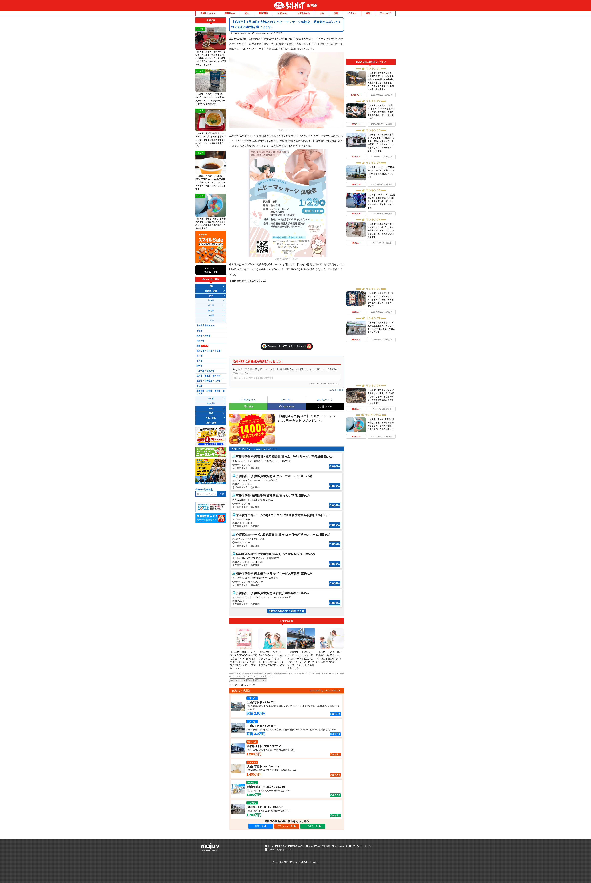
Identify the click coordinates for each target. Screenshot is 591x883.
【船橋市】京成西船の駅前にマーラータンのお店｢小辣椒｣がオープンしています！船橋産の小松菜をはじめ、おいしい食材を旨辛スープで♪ (210, 139)
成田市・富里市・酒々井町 (209, 376)
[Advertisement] (371, 38)
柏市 (202, 346)
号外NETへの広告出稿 (319, 846)
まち (322, 13)
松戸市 (200, 356)
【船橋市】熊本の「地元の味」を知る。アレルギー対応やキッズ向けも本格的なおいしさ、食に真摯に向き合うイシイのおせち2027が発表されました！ (210, 58)
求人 (247, 13)
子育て (250, 680)
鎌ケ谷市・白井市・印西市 (209, 351)
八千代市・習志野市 (206, 371)
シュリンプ (249, 685)
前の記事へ (250, 399)
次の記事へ (323, 399)
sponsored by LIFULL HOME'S (325, 690)
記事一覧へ (287, 399)
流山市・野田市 (204, 336)
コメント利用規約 (336, 390)
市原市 (200, 386)
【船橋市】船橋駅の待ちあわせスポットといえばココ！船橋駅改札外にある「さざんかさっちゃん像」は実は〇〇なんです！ (381, 230)
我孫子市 (201, 341)
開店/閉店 (263, 13)
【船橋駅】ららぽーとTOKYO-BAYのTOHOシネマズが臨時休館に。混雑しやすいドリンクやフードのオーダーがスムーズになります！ (210, 182)
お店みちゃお (303, 13)
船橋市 (312, 5)
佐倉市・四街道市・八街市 (209, 381)
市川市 (200, 361)
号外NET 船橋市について (279, 849)
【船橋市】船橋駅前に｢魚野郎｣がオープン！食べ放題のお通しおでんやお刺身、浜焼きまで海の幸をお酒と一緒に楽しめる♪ (381, 111)
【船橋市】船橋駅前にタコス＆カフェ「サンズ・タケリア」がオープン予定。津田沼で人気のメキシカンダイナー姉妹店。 (381, 299)
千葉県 (279, 33)
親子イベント (260, 680)
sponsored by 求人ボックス (265, 449)
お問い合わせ (340, 846)
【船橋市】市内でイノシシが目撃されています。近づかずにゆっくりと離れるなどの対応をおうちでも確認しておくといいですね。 (381, 396)
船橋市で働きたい (241, 449)
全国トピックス (207, 13)
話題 (336, 13)
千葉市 (200, 331)
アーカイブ (385, 13)
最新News (230, 13)
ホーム (270, 846)
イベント (352, 13)
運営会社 (282, 846)
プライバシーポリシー (362, 846)
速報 (368, 13)
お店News (282, 13)
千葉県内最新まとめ (206, 325)
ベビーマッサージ (237, 680)
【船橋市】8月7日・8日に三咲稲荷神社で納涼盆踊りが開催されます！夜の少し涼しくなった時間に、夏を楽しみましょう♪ (381, 201)
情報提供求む (297, 846)
